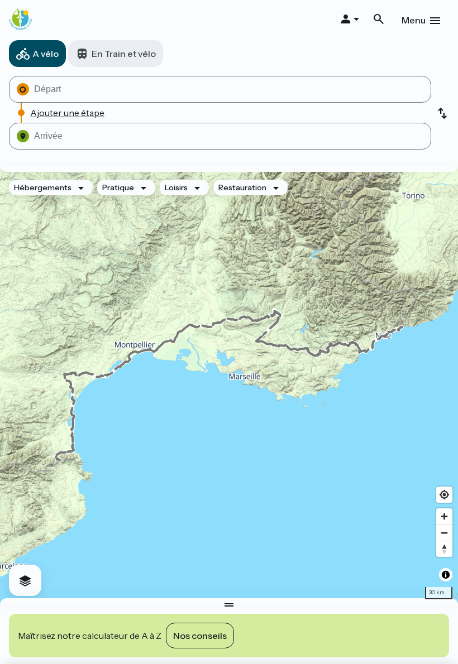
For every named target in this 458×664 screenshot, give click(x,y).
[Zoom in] (444, 516)
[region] (229, 385)
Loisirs (176, 187)
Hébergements (42, 187)
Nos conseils (200, 635)
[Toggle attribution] (445, 574)
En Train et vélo (124, 53)
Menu (414, 20)
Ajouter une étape (67, 112)
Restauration (242, 187)
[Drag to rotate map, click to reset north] (444, 549)
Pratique (118, 187)
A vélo (45, 53)
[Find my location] (444, 495)
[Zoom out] (444, 533)
